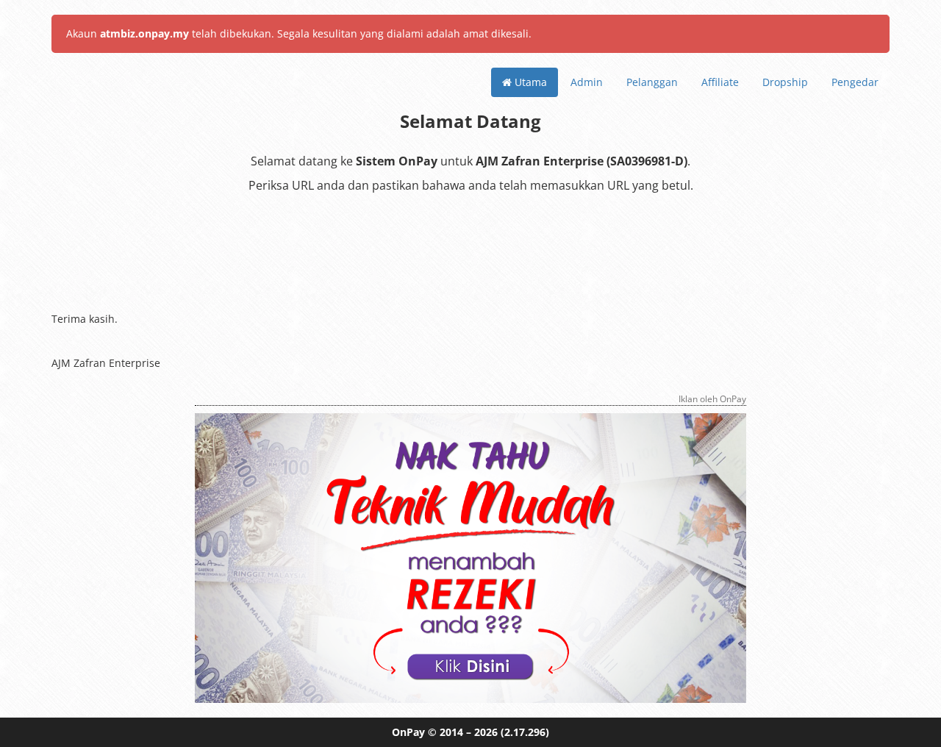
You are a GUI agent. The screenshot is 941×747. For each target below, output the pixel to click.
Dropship (785, 82)
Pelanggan (652, 82)
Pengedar (855, 82)
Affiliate (720, 82)
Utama (529, 82)
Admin (586, 82)
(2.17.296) (525, 732)
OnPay (408, 732)
